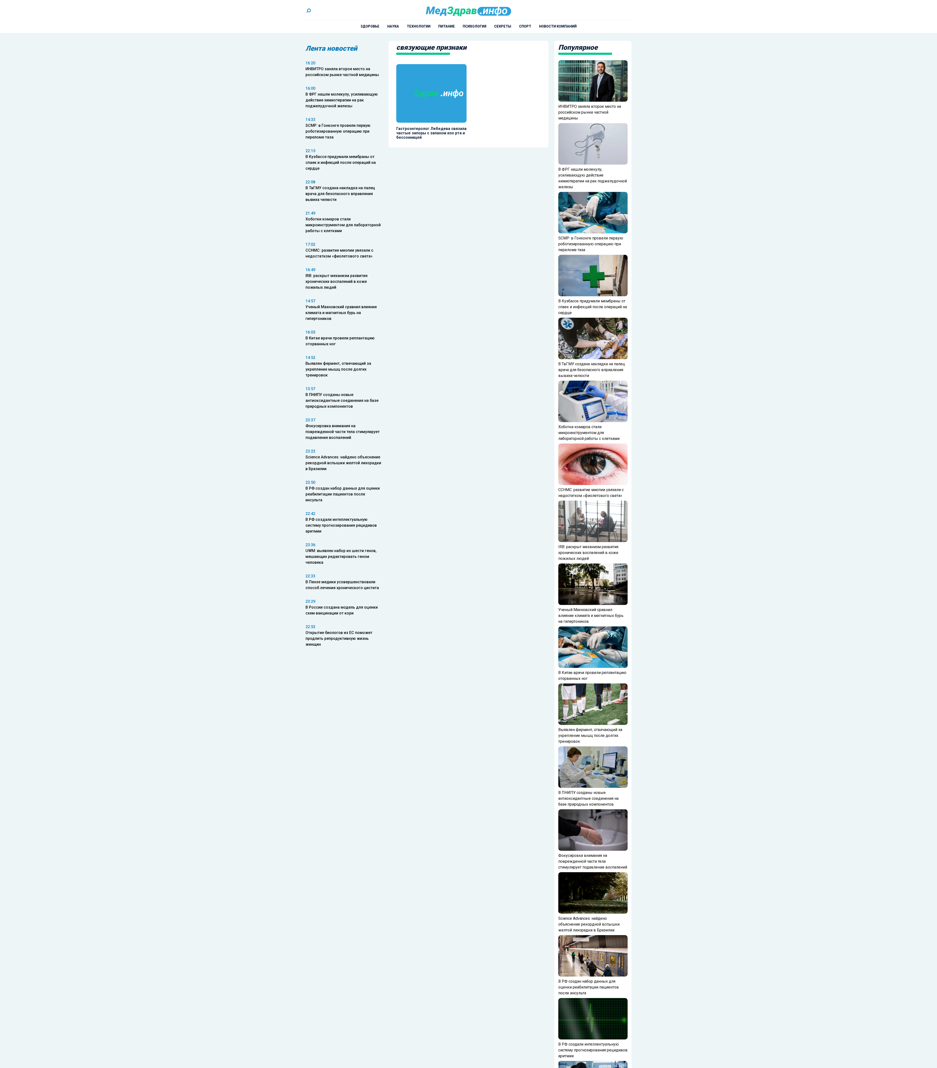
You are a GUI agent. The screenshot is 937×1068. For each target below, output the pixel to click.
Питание (446, 26)
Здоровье (369, 26)
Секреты (502, 26)
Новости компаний (558, 26)
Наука (393, 26)
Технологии (418, 26)
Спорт (525, 26)
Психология (474, 26)
